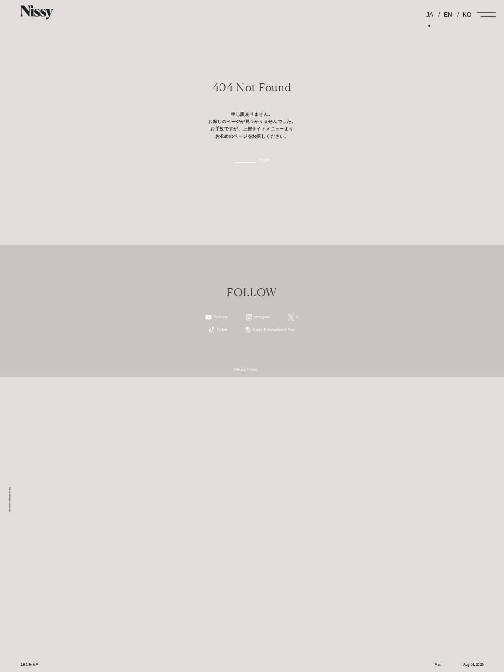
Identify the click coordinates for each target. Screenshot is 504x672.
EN (447, 14)
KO (466, 14)
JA (429, 14)
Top (263, 160)
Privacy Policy (245, 369)
